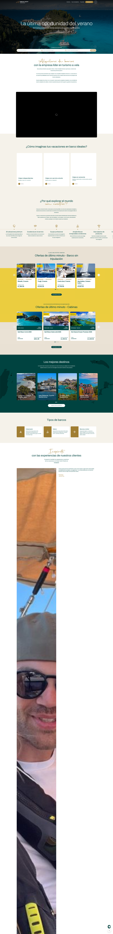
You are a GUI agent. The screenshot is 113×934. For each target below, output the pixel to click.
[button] (92, 47)
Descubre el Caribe (56, 32)
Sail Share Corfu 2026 (25, 332)
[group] (26, 386)
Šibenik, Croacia (23, 281)
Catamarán (29, 429)
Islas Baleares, (46, 396)
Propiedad (82, 1)
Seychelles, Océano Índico (84, 282)
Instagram (56, 462)
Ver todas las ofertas (56, 294)
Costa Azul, (24, 396)
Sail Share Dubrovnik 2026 (52, 332)
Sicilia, (84, 396)
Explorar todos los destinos (56, 405)
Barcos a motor (84, 429)
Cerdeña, (64, 396)
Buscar (93, 50)
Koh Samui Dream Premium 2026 (81, 332)
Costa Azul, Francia (64, 281)
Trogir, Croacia (42, 281)
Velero (55, 429)
